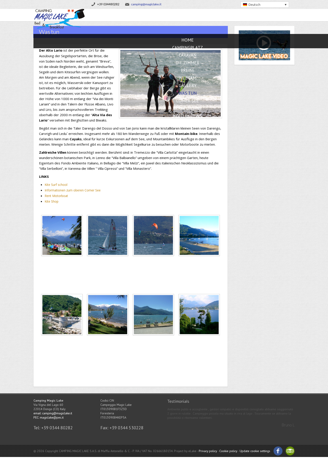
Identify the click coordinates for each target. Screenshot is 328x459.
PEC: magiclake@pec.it (48, 417)
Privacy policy (208, 451)
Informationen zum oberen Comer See (73, 190)
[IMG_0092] (108, 340)
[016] (108, 261)
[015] (62, 261)
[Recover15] (199, 340)
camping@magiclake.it (146, 4)
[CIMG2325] (199, 261)
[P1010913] (153, 340)
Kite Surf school (56, 184)
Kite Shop (51, 201)
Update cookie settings (255, 451)
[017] (153, 261)
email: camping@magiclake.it (52, 413)
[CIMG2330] (62, 340)
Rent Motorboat (56, 196)
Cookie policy (228, 451)
